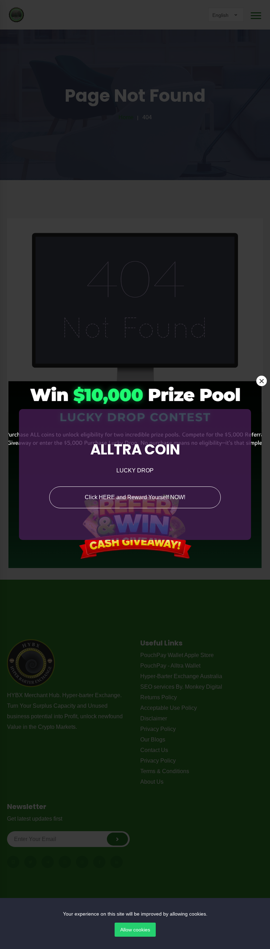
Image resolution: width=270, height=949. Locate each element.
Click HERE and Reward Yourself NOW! (135, 497)
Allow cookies (135, 929)
